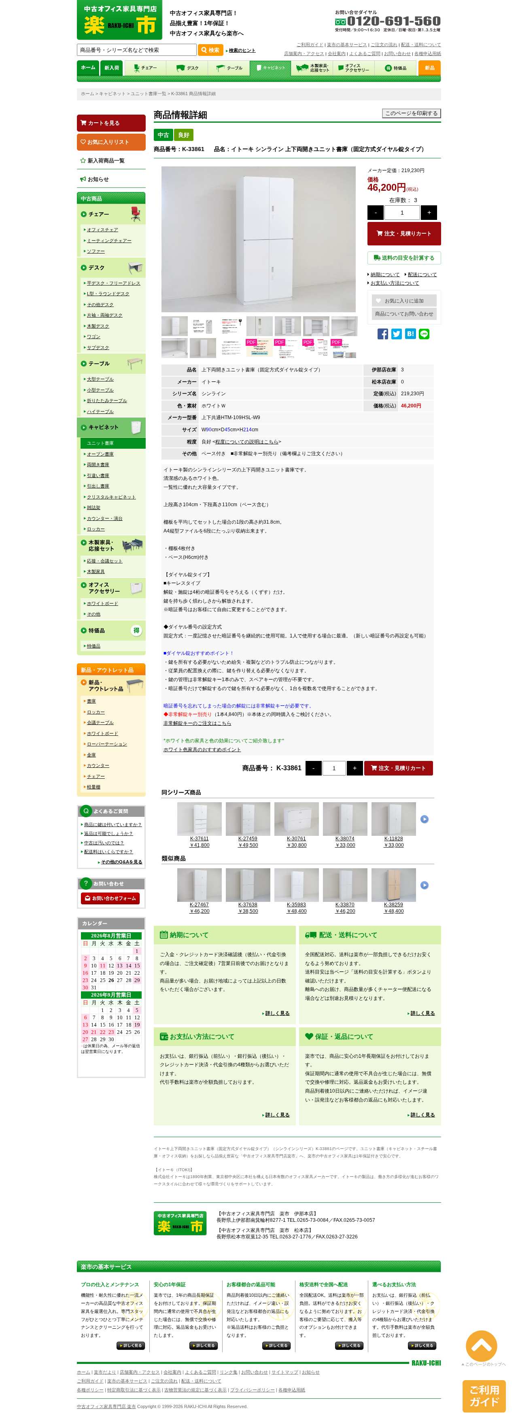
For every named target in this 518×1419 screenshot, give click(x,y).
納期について (385, 274)
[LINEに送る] (425, 337)
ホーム (87, 93)
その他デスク (100, 304)
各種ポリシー (90, 1389)
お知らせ (97, 179)
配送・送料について (421, 44)
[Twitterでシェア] (397, 337)
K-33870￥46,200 (345, 908)
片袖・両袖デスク (105, 315)
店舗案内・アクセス (304, 53)
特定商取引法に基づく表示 (134, 1389)
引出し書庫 (98, 486)
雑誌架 (93, 507)
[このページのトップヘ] (483, 1360)
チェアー (96, 776)
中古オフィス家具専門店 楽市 (106, 1406)
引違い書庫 (98, 475)
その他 (93, 613)
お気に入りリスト (108, 142)
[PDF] (258, 355)
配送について (422, 274)
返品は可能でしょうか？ (108, 833)
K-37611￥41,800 (199, 842)
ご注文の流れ (384, 44)
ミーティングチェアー (109, 240)
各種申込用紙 (427, 53)
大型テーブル (100, 379)
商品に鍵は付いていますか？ (113, 824)
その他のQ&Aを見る (121, 861)
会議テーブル (100, 722)
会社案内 (337, 53)
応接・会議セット (105, 560)
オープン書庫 (100, 454)
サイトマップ (285, 1372)
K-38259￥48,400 (394, 908)
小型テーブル (100, 390)
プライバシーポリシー (252, 1389)
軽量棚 (93, 786)
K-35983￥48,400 (297, 908)
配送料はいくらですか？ (108, 851)
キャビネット (112, 93)
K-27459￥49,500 (248, 842)
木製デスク (98, 326)
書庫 (91, 701)
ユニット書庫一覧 (148, 93)
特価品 (93, 645)
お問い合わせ (397, 53)
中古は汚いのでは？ (104, 842)
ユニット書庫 (100, 443)
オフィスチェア (102, 229)
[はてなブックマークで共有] (410, 334)
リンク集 (229, 1372)
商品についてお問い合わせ (404, 314)
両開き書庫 (98, 464)
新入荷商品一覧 (105, 161)
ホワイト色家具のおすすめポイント (202, 749)
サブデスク (98, 347)
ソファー (96, 251)
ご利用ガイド (310, 44)
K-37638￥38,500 (248, 908)
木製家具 (96, 571)
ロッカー (96, 528)
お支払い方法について (395, 283)
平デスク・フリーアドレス (113, 283)
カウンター (98, 765)
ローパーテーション (107, 743)
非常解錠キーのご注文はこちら (197, 723)
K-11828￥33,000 (394, 842)
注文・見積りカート (407, 233)
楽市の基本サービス (347, 44)
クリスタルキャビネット (111, 496)
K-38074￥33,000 (345, 842)
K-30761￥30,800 (297, 842)
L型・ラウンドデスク (108, 293)
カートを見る (103, 123)
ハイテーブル (100, 411)
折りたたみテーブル (107, 400)
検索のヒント (242, 50)
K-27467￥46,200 (199, 908)
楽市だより (105, 1372)
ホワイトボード (102, 603)
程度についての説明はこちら (246, 442)
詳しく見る (277, 1013)
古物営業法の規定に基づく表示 (195, 1389)
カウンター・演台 (105, 518)
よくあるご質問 (364, 53)
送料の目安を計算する (407, 258)
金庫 (91, 754)
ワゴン (93, 336)
